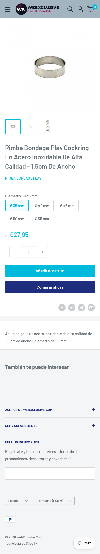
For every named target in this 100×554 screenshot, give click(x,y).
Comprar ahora (50, 287)
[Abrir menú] (7, 9)
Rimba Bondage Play (23, 178)
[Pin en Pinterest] (71, 307)
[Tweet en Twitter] (81, 307)
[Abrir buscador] (70, 9)
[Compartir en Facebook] (62, 307)
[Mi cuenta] (80, 9)
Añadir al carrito (50, 270)
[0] (90, 9)
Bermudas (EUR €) (49, 501)
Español (13, 501)
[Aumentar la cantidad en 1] (42, 251)
